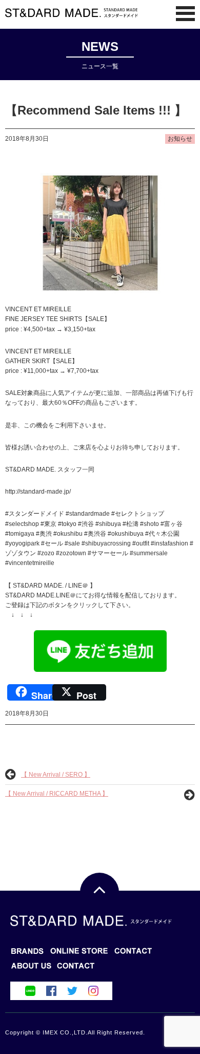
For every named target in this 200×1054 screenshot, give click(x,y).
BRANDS (27, 954)
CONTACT (31, 969)
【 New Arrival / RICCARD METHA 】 (56, 793)
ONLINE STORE (133, 954)
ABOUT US (76, 969)
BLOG (79, 954)
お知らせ (180, 138)
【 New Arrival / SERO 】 (55, 774)
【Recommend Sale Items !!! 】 (96, 110)
